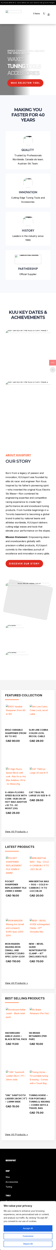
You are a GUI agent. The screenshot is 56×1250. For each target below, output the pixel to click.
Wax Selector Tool (25, 82)
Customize (28, 1236)
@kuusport (11, 1160)
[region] (28, 1225)
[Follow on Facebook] (8, 1155)
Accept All (28, 1228)
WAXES (15, 59)
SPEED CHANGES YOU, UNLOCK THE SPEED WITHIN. (26, 52)
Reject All (28, 1244)
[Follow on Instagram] (13, 1155)
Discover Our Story (24, 563)
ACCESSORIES (23, 73)
